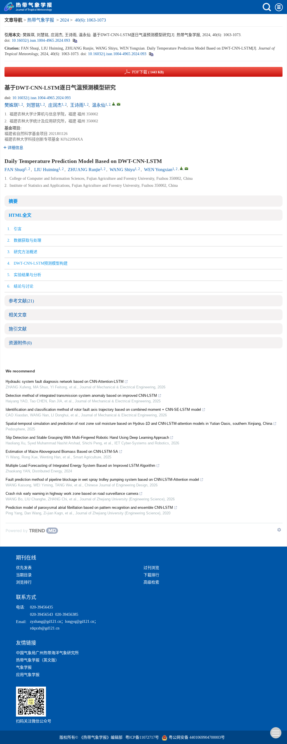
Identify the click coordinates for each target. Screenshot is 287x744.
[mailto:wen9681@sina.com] (119, 104)
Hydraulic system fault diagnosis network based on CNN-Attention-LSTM (65, 381)
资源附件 (20, 342)
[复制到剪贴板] (74, 40)
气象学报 (24, 667)
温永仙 (98, 105)
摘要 (13, 201)
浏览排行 (24, 582)
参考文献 (21, 300)
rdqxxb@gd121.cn (44, 628)
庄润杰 (55, 105)
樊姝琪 (11, 105)
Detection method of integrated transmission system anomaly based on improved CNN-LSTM (81, 395)
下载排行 (151, 575)
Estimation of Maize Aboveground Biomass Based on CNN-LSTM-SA (62, 451)
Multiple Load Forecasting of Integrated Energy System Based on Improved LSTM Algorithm (80, 465)
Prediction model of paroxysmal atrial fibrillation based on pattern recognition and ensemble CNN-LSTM (89, 507)
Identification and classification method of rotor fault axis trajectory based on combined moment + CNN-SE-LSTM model (103, 409)
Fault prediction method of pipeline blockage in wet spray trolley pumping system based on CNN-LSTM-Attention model (102, 479)
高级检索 (151, 582)
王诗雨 (77, 105)
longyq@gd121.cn (79, 621)
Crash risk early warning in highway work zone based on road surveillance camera (72, 493)
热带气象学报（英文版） (37, 660)
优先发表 (24, 568)
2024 (64, 20)
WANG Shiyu (122, 169)
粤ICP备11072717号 (142, 737)
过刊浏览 (151, 568)
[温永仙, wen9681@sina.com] (113, 104)
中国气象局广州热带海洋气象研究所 (47, 653)
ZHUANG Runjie (84, 169)
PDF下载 (148, 72)
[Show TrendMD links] (279, 530)
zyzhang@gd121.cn (45, 621)
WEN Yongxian (158, 169)
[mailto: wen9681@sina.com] (186, 168)
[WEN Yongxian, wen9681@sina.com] (181, 168)
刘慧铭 (33, 105)
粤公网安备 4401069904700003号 (197, 737)
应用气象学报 (28, 675)
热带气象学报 (40, 20)
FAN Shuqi (14, 169)
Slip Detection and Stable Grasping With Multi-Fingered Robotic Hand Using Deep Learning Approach (87, 437)
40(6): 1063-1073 (90, 20)
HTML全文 (20, 215)
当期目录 (24, 575)
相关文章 (18, 314)
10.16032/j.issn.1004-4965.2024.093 (41, 40)
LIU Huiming (46, 169)
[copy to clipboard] (150, 54)
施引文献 (18, 328)
